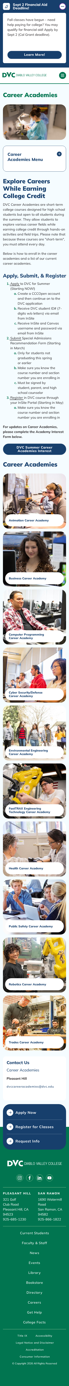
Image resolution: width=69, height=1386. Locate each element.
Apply (14, 284)
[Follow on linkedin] (39, 1177)
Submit (15, 338)
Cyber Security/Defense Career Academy (26, 694)
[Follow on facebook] (29, 1177)
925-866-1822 (49, 1219)
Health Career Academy (26, 868)
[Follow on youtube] (49, 1177)
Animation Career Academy (29, 520)
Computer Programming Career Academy (26, 636)
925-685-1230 (14, 1219)
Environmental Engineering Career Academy (28, 752)
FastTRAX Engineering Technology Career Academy (29, 810)
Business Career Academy (27, 578)
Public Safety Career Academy (31, 926)
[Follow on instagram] (19, 1177)
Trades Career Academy (26, 1042)
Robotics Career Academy (27, 984)
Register (16, 398)
